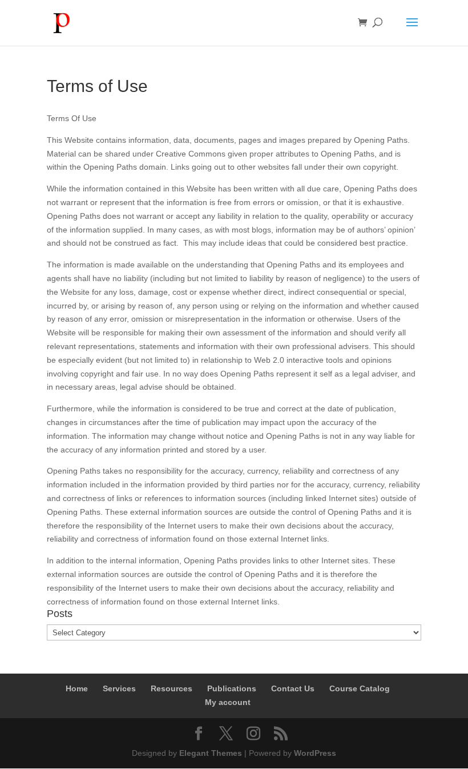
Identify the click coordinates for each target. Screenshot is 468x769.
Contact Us (292, 688)
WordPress (315, 753)
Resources (171, 688)
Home (77, 688)
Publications (231, 688)
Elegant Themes (210, 753)
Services (119, 688)
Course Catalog (359, 688)
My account (228, 702)
